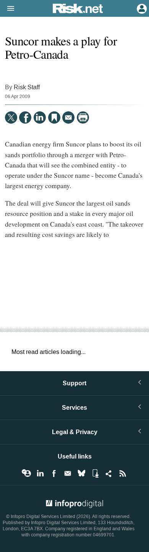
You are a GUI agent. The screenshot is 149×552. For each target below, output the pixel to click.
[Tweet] (11, 117)
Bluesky (81, 473)
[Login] (141, 8)
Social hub (108, 473)
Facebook (53, 473)
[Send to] (68, 117)
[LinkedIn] (40, 117)
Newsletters (67, 473)
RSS (122, 473)
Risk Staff (27, 87)
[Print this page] (83, 117)
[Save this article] (54, 117)
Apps (95, 473)
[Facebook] (25, 117)
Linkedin (40, 473)
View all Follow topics (26, 473)
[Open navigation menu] (7, 9)
